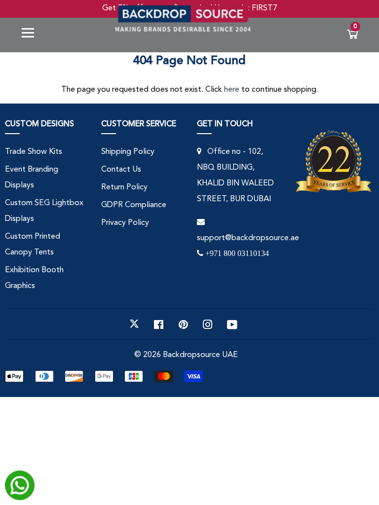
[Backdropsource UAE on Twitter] (134, 324)
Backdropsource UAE (200, 355)
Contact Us (121, 170)
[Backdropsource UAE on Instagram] (208, 324)
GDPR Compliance (133, 205)
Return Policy (124, 187)
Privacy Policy (125, 223)
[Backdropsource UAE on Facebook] (158, 324)
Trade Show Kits (33, 152)
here (231, 90)
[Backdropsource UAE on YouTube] (232, 324)
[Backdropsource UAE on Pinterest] (183, 324)
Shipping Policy (127, 152)
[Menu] (31, 35)
